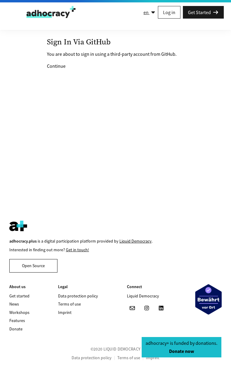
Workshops (19, 312)
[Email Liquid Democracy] (132, 308)
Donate (16, 329)
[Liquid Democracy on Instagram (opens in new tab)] (146, 308)
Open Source (33, 265)
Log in (169, 12)
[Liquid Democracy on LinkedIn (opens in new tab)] (161, 308)
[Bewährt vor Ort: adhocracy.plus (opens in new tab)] (208, 299)
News (14, 304)
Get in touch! (77, 249)
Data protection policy (78, 296)
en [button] (146, 12)
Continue (56, 66)
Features (17, 320)
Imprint (65, 312)
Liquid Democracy (135, 241)
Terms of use (69, 304)
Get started (19, 296)
